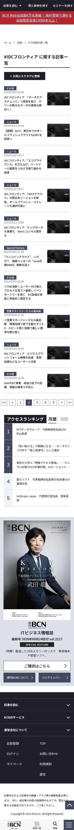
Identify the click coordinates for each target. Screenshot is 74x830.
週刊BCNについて (17, 677)
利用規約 (45, 764)
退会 (42, 774)
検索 (19, 42)
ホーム (8, 42)
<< (4, 402)
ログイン (13, 753)
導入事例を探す (38, 5)
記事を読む (10, 5)
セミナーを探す (63, 5)
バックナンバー (51, 677)
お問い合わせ (48, 753)
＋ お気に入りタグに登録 (25, 76)
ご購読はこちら (37, 666)
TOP (42, 743)
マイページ (14, 764)
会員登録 (13, 743)
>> (70, 402)
